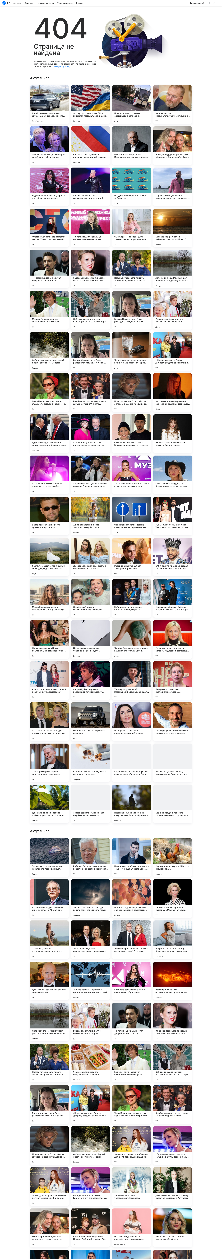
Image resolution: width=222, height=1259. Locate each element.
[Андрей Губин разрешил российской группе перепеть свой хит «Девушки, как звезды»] (90, 680)
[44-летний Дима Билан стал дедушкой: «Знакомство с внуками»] (49, 269)
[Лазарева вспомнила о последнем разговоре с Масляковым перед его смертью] (172, 680)
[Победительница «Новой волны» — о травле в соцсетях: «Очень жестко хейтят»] (172, 845)
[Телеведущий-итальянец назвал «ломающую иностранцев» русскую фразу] (172, 721)
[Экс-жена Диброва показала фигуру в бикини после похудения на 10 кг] (172, 433)
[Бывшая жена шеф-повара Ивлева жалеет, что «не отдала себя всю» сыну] (131, 145)
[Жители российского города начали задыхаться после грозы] (90, 981)
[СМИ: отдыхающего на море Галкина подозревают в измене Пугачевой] (131, 433)
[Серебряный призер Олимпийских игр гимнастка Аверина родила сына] (90, 598)
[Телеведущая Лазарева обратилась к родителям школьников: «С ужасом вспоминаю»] (49, 845)
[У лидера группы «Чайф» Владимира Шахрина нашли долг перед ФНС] (131, 680)
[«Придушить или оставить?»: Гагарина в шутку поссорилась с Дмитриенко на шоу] (172, 1227)
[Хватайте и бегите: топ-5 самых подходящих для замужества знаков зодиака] (49, 557)
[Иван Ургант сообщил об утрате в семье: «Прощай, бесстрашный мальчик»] (131, 939)
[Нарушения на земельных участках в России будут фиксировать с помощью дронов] (90, 639)
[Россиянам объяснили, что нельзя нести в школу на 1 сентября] (172, 310)
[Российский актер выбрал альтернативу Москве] (131, 557)
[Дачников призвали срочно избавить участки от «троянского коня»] (49, 804)
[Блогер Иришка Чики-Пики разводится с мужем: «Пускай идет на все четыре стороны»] (131, 310)
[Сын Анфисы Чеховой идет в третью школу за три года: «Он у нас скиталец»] (131, 228)
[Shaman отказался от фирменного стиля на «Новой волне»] (90, 187)
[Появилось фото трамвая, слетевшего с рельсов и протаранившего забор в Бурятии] (131, 104)
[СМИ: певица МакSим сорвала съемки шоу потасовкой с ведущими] (49, 475)
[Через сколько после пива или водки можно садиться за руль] (131, 351)
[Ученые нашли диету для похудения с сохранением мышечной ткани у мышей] (90, 1145)
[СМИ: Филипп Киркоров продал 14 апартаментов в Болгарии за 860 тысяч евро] (172, 557)
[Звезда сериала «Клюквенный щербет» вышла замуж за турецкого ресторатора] (90, 804)
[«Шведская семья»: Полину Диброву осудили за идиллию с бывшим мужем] (172, 351)
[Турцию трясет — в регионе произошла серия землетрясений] (90, 1063)
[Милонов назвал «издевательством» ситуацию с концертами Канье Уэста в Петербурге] (172, 104)
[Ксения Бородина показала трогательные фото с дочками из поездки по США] (172, 804)
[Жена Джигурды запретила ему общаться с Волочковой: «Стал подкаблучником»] (172, 145)
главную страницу (61, 66)
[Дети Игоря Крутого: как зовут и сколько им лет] (49, 1063)
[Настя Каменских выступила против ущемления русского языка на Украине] (49, 886)
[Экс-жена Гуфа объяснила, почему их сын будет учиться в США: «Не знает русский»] (172, 763)
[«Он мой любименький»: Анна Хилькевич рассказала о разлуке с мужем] (172, 516)
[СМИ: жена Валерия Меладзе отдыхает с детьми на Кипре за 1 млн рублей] (49, 721)
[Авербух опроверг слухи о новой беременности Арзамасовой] (49, 680)
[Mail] (4, 3)
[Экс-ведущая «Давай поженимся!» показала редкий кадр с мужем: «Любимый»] (90, 1022)
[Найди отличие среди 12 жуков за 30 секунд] (131, 187)
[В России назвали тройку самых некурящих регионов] (90, 763)
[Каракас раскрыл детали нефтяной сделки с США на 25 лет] (172, 228)
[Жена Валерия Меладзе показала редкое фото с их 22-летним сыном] (131, 1022)
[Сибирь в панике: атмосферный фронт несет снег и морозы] (49, 351)
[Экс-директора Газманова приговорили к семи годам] (49, 763)
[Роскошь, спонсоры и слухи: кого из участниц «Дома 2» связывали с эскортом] (172, 886)
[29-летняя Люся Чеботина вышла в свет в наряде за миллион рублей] (131, 475)
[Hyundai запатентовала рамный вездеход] (90, 721)
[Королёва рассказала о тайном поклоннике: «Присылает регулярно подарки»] (131, 1063)
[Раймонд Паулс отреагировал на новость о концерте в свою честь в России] (90, 939)
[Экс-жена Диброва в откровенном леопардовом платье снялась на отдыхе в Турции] (49, 1022)
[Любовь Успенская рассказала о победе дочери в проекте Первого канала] (90, 557)
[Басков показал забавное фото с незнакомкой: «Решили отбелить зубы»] (131, 763)
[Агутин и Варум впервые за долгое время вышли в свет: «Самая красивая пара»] (90, 433)
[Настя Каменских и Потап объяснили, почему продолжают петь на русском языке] (49, 639)
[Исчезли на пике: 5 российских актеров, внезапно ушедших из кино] (131, 392)
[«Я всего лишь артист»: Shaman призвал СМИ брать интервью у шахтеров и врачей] (131, 886)
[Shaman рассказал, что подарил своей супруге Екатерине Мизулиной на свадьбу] (49, 145)
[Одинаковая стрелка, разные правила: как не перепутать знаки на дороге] (131, 516)
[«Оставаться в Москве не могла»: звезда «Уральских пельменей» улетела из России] (49, 228)
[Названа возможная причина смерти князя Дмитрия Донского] (131, 804)
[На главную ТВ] (8, 3)
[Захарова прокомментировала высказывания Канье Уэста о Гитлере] (90, 269)
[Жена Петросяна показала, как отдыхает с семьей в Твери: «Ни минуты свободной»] (49, 392)
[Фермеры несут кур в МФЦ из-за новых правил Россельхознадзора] (172, 939)
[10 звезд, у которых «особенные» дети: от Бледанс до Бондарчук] (131, 1227)
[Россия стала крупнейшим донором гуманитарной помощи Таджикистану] (90, 145)
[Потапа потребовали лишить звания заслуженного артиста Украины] (131, 269)
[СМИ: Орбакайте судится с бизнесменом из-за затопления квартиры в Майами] (172, 475)
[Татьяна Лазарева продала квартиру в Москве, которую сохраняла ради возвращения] (172, 981)
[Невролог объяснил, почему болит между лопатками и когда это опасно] (172, 1022)
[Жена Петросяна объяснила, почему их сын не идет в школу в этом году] (90, 845)
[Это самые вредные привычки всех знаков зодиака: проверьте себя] (172, 392)
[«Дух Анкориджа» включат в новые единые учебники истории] (49, 433)
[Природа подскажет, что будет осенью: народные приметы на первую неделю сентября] (131, 981)
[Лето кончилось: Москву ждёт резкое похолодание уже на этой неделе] (172, 269)
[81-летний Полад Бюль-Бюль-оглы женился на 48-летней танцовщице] (49, 981)
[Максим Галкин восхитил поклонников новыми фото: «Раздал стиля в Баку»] (49, 310)
